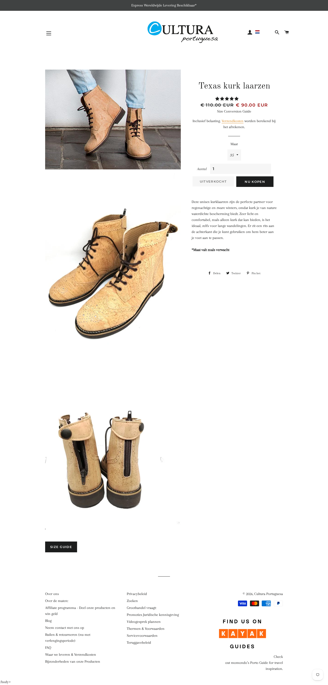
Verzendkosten (232, 121)
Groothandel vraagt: (141, 608)
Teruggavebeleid (139, 642)
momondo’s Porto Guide (249, 663)
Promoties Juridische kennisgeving (153, 615)
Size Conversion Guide (234, 111)
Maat (234, 144)
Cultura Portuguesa (268, 594)
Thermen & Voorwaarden (145, 628)
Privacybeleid (137, 594)
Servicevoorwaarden (142, 635)
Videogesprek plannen (144, 621)
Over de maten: (56, 601)
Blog (48, 621)
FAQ (48, 647)
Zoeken (132, 601)
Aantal (202, 169)
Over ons (52, 594)
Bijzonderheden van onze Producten (72, 661)
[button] (264, 32)
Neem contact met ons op (64, 627)
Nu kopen (255, 182)
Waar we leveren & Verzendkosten (70, 654)
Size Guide (61, 547)
